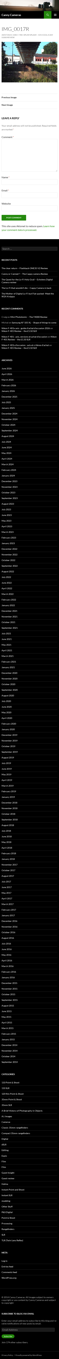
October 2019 (8, 746)
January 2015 (8, 1039)
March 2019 (8, 785)
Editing (5, 1150)
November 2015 (9, 988)
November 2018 (9, 808)
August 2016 (8, 938)
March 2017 (8, 904)
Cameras (6, 1122)
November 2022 (9, 554)
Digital (5, 1139)
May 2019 (6, 774)
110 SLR (5, 1088)
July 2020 (6, 701)
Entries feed (7, 1266)
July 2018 (6, 830)
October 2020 (8, 684)
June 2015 (7, 1011)
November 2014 (9, 1050)
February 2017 (9, 909)
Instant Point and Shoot (13, 1189)
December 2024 (9, 413)
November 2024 (9, 419)
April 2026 (7, 374)
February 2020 (9, 723)
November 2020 (9, 678)
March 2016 (8, 966)
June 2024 (7, 447)
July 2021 (6, 633)
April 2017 (7, 898)
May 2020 (6, 712)
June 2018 (7, 836)
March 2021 (8, 656)
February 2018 (9, 853)
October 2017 (8, 870)
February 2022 (9, 599)
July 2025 (6, 402)
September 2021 (10, 627)
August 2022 (8, 571)
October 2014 (8, 1056)
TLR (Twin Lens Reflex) (12, 1240)
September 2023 (10, 498)
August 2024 (8, 436)
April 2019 (7, 780)
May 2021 (6, 644)
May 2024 (6, 453)
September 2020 (10, 690)
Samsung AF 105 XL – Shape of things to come (34, 322)
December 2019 (9, 735)
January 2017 (8, 915)
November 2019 (9, 740)
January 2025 (8, 408)
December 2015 (9, 983)
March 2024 (8, 464)
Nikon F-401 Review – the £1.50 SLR (19, 331)
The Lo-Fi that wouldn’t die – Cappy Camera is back (26, 288)
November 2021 (9, 616)
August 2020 (8, 695)
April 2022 (7, 588)
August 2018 (8, 825)
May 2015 (6, 1017)
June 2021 (7, 639)
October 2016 (8, 932)
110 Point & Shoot (10, 1082)
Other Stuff (7, 1206)
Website (6, 203)
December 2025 (9, 396)
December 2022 (9, 549)
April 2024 (7, 458)
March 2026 (8, 379)
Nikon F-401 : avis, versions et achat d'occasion (24, 336)
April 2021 (7, 650)
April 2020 (7, 718)
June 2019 (7, 768)
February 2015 (9, 1033)
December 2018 (9, 802)
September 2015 (10, 1000)
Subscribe (8, 1336)
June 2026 (7, 368)
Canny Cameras (11, 15)
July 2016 (6, 943)
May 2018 (6, 842)
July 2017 (6, 881)
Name (5, 177)
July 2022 (6, 577)
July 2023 (6, 509)
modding (6, 1201)
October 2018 (8, 814)
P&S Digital (7, 1212)
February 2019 (9, 791)
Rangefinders (8, 1229)
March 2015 (8, 1028)
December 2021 (9, 611)
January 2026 (8, 391)
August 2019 (8, 757)
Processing (7, 1223)
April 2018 (7, 847)
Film (4, 1161)
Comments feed (9, 1272)
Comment (8, 136)
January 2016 (8, 977)
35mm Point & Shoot (12, 1099)
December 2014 (9, 1045)
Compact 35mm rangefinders (16, 1133)
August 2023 (8, 503)
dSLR (4, 1144)
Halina (5, 1184)
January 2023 (8, 543)
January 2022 (8, 605)
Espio (4, 1155)
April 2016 (7, 960)
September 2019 (10, 752)
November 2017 (9, 864)
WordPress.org (9, 1277)
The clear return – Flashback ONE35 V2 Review (25, 268)
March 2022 (8, 594)
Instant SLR (7, 1195)
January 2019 (8, 797)
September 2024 (10, 430)
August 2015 (8, 1005)
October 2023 (8, 492)
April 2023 (7, 526)
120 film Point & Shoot (13, 1093)
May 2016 (6, 955)
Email (5, 190)
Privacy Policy (7, 1355)
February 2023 (9, 537)
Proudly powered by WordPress (28, 1355)
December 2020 (9, 673)
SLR (3, 1234)
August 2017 (8, 876)
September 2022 (10, 565)
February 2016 (9, 971)
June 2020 (7, 706)
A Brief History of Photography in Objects (22, 1110)
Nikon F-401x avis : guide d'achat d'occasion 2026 (26, 328)
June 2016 (7, 949)
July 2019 (6, 763)
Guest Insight (8, 1172)
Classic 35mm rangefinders (15, 1127)
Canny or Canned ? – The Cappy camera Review (25, 274)
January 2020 (8, 729)
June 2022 (7, 582)
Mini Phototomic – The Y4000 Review (28, 317)
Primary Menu (55, 15)
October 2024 (8, 425)
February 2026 (9, 385)
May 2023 (6, 520)
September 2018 (10, 819)
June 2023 (7, 515)
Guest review (8, 1178)
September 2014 (10, 1062)
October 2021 (8, 622)
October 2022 (8, 560)
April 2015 (7, 1022)
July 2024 (6, 441)
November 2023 (9, 487)
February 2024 (9, 470)
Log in (4, 1261)
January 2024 (8, 475)
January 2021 (8, 667)
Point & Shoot (8, 1217)
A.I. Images (7, 1116)
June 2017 (7, 887)
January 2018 (8, 859)
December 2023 (9, 481)
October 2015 (8, 994)
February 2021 (9, 661)
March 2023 (8, 532)
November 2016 (9, 926)
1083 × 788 (17, 35)
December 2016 (9, 921)
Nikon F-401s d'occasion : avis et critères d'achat (25, 345)
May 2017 (6, 892)
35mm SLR (7, 1105)
